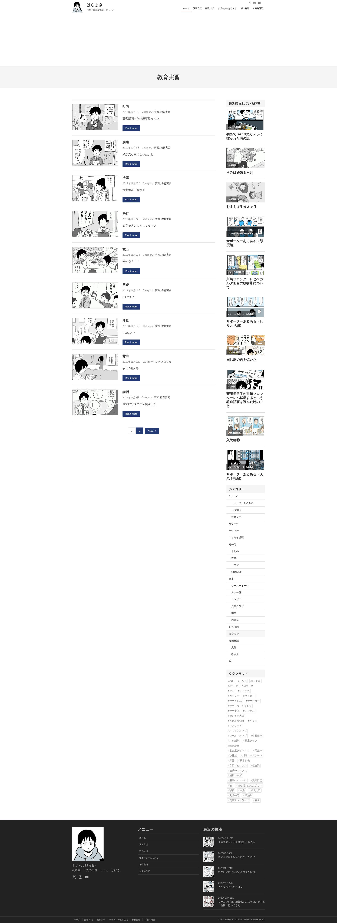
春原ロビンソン (238, 765)
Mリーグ (233, 523)
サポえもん (235, 701)
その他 (232, 544)
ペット (253, 721)
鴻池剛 (248, 795)
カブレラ (234, 696)
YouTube (234, 530)
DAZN (243, 681)
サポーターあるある (242, 503)
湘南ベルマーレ (238, 780)
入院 (233, 647)
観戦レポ (236, 516)
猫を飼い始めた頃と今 (249, 785)
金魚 (242, 790)
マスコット (235, 725)
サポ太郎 (234, 711)
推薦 (126, 177)
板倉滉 (256, 765)
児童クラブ (237, 606)
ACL (231, 681)
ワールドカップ (238, 735)
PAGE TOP (326, 892)
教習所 (235, 654)
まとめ (235, 551)
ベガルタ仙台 (236, 721)
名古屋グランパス (239, 750)
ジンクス (250, 711)
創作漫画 (234, 626)
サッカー (250, 696)
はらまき (95, 5)
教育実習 (165, 111)
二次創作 (236, 509)
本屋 (233, 613)
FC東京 (256, 681)
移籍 (231, 790)
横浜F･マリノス (238, 770)
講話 (126, 392)
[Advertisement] (168, 39)
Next (152, 430)
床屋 (231, 760)
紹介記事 (236, 572)
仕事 (231, 578)
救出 (126, 249)
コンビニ (236, 599)
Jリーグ (233, 496)
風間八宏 (255, 790)
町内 (126, 106)
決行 (126, 213)
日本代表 (245, 760)
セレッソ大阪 (236, 715)
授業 (233, 558)
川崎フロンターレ (252, 755)
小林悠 (233, 755)
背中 (126, 356)
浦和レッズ (235, 775)
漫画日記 (234, 640)
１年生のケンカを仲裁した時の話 (236, 842)
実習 (156, 111)
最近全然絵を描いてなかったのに (236, 857)
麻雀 (257, 800)
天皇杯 (258, 750)
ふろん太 (245, 691)
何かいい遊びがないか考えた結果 (236, 871)
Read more (131, 128)
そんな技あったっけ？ (230, 886)
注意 (126, 320)
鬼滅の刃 (234, 795)
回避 (126, 285)
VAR (231, 691)
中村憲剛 (257, 735)
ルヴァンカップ (238, 730)
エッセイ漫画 (236, 537)
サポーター (253, 701)
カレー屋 (236, 592)
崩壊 (126, 142)
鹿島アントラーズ (239, 800)
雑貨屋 (235, 620)
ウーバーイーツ (240, 585)
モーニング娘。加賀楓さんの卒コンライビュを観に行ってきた (241, 903)
